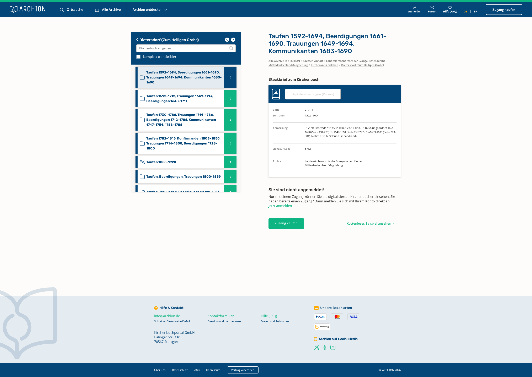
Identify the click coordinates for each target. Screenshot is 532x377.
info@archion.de (167, 316)
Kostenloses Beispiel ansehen (369, 223)
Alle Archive (111, 9)
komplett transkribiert (160, 56)
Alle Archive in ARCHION (284, 61)
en (476, 11)
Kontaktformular (221, 316)
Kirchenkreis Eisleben (324, 65)
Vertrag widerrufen (242, 370)
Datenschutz (180, 370)
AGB (197, 370)
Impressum (213, 370)
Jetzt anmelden (280, 205)
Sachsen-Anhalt (313, 61)
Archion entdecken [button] (148, 9)
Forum (432, 11)
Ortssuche (74, 9)
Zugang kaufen (504, 9)
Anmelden (414, 11)
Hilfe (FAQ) (450, 11)
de (465, 11)
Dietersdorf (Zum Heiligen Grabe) (169, 40)
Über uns (159, 370)
